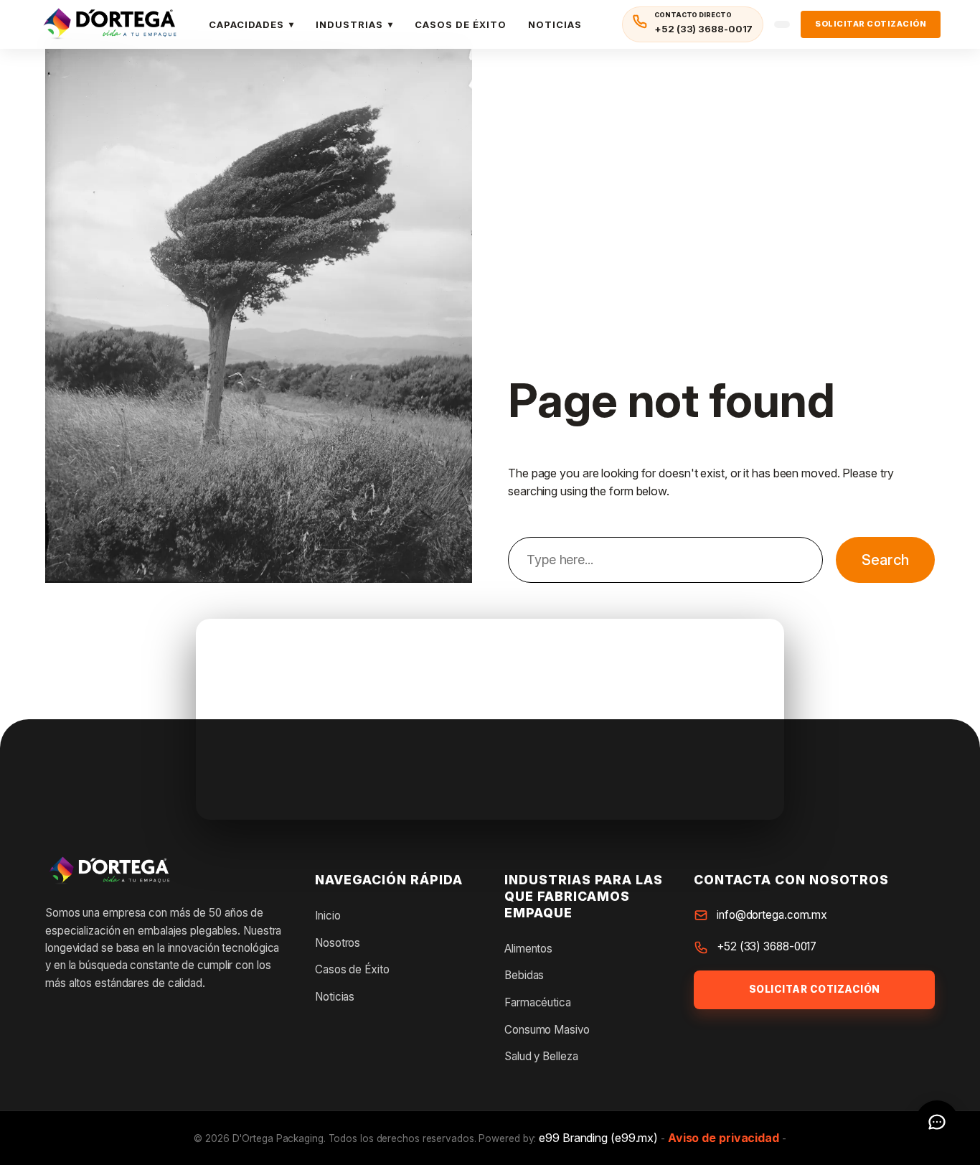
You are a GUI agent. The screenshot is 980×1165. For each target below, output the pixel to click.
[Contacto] (936, 1121)
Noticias (555, 24)
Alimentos (528, 948)
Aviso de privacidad (723, 1138)
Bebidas (524, 975)
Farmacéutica (537, 1002)
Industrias (349, 24)
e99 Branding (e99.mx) (598, 1138)
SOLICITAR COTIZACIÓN (870, 24)
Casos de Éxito (352, 969)
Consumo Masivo (547, 1030)
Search (885, 560)
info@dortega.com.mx (772, 915)
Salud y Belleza (541, 1056)
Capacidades (246, 24)
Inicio (327, 915)
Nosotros (337, 943)
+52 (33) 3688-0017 (766, 946)
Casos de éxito (461, 24)
